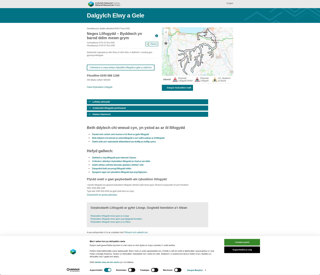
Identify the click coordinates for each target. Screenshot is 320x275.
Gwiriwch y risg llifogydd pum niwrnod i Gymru (114, 158)
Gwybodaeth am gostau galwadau (102, 195)
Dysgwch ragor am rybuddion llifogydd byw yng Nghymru (119, 172)
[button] (156, 35)
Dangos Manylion (195, 270)
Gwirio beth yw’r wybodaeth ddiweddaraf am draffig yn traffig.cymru (124, 142)
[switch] (131, 270)
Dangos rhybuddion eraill (179, 88)
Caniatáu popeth (242, 242)
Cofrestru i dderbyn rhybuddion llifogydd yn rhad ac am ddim (121, 161)
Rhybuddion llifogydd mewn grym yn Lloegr (110, 216)
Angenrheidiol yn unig (242, 250)
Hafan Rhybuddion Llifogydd (99, 87)
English (230, 3)
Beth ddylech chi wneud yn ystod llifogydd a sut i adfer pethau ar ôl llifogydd (128, 138)
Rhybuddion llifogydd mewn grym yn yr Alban (111, 222)
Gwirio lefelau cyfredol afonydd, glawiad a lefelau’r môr (118, 165)
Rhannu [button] (153, 44)
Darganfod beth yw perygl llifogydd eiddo (111, 168)
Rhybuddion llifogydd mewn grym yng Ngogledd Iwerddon (116, 219)
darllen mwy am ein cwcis (107, 262)
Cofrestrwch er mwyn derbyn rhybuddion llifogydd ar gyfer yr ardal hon (121, 67)
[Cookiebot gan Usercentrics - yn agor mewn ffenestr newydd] (73, 270)
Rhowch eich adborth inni (136, 232)
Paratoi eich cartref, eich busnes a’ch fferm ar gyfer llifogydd (120, 134)
